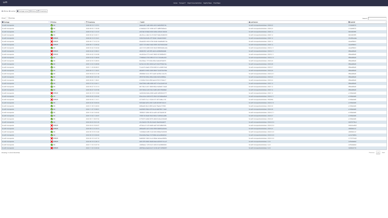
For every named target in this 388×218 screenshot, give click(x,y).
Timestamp (91, 22)
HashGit (352, 22)
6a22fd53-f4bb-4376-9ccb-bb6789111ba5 (153, 109)
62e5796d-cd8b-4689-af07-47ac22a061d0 (153, 83)
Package (6, 22)
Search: (364, 18)
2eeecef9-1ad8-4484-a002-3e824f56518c (153, 25)
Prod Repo (216, 3)
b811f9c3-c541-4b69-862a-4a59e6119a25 (153, 86)
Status (54, 22)
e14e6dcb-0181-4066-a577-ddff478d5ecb (153, 28)
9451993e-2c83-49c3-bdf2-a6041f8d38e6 (153, 90)
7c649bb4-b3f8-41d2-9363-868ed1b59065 (153, 132)
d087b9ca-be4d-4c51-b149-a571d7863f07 (153, 148)
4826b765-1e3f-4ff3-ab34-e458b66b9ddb (152, 51)
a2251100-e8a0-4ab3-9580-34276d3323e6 (153, 44)
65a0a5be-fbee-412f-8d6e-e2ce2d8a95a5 (153, 135)
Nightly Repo (207, 3)
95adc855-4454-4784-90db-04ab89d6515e (153, 41)
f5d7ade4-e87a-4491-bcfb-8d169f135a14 (152, 103)
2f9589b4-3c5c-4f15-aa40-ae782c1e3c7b (153, 73)
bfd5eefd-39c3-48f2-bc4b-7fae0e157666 (152, 106)
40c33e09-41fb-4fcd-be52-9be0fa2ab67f (152, 122)
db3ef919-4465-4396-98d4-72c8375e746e (153, 70)
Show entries (8, 18)
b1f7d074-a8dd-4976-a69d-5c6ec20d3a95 (153, 119)
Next (383, 152)
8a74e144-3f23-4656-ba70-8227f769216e (153, 64)
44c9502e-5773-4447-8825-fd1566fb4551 (153, 54)
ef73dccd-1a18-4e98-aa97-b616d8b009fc (153, 125)
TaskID (142, 22)
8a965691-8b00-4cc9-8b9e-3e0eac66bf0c (153, 138)
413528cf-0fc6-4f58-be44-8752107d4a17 (152, 80)
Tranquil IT (182, 3)
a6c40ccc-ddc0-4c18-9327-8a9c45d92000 (153, 35)
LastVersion (254, 22)
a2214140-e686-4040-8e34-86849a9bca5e (153, 48)
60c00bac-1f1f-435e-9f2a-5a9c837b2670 (152, 61)
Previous (371, 152)
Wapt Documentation (194, 3)
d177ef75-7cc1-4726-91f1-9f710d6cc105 (152, 99)
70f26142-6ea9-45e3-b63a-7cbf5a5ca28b (153, 115)
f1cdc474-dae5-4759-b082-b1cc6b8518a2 (153, 67)
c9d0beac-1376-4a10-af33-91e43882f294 (153, 145)
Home (175, 3)
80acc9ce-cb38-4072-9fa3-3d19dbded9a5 (153, 96)
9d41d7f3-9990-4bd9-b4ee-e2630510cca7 (153, 141)
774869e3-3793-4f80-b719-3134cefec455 (153, 57)
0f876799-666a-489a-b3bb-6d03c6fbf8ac (152, 77)
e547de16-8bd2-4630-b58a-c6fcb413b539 (153, 31)
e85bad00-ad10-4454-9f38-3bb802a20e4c (153, 128)
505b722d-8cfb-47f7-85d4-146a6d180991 (153, 38)
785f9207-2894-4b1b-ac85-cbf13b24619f (152, 112)
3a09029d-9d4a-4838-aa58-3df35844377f (153, 93)
